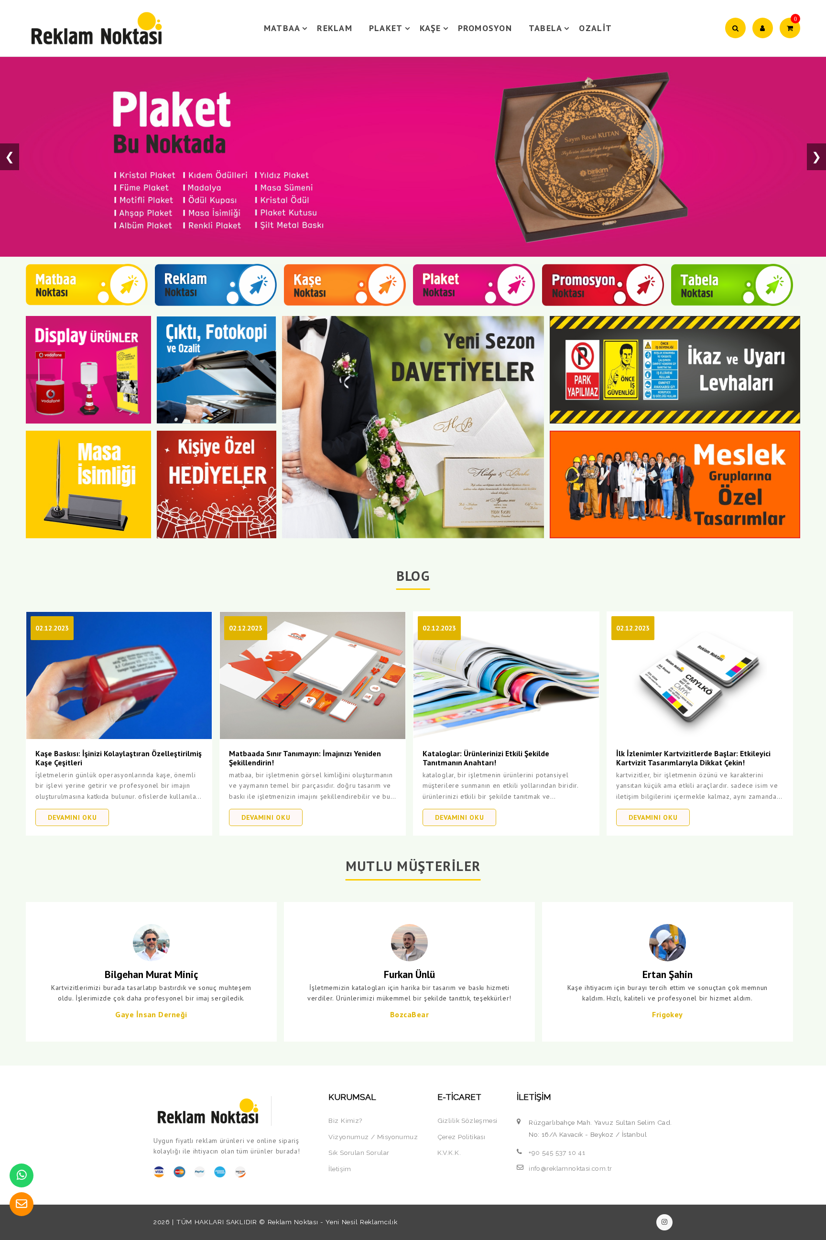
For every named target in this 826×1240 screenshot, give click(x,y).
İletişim (339, 1169)
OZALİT (595, 27)
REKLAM (334, 27)
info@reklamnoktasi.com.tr (570, 1168)
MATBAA (282, 27)
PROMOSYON (485, 27)
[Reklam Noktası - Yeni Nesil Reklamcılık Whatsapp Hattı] (21, 1175)
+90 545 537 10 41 (557, 1152)
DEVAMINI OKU (72, 817)
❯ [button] (816, 156)
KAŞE (430, 27)
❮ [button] (9, 156)
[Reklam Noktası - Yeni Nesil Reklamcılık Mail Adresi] (21, 1204)
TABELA (546, 27)
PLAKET (386, 27)
